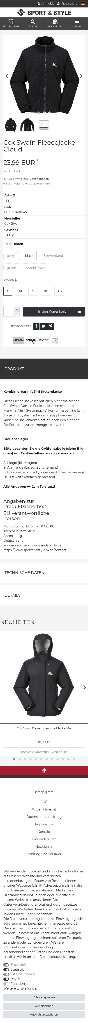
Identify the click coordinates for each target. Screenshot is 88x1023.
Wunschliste (22, 326)
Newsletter (44, 847)
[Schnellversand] (44, 12)
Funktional (19, 984)
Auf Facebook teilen (36, 326)
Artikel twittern (43, 326)
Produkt (14, 368)
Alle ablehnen (44, 1006)
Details (13, 595)
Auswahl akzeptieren (44, 1014)
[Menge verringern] (17, 314)
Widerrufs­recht (44, 809)
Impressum (44, 824)
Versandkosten (39, 178)
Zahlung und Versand (44, 854)
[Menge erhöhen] (17, 309)
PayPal (16, 979)
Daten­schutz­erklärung (44, 817)
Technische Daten (24, 572)
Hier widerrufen (44, 839)
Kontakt (44, 832)
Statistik (17, 969)
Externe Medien (23, 974)
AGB (44, 802)
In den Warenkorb (52, 311)
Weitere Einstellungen (20, 988)
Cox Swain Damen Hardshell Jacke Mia (44, 728)
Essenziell (18, 965)
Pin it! (50, 326)
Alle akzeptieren (44, 997)
